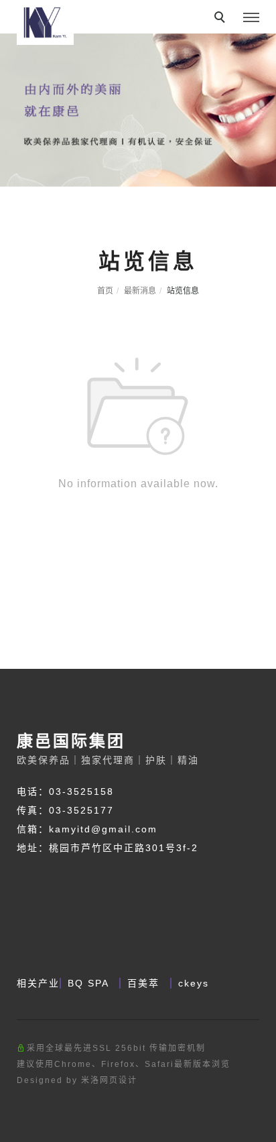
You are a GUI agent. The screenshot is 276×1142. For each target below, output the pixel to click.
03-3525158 (81, 791)
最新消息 (140, 291)
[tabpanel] (138, 100)
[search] (221, 19)
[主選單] (251, 18)
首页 (105, 291)
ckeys (193, 983)
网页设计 (118, 1080)
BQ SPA (90, 983)
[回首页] (45, 22)
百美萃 (145, 983)
